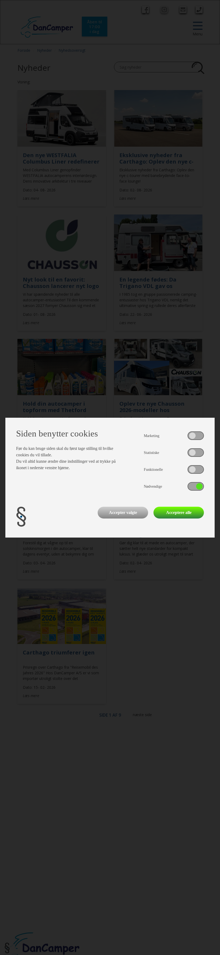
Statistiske (151, 453)
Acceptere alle (179, 512)
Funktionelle (153, 470)
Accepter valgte (123, 512)
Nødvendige (153, 486)
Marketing (151, 436)
